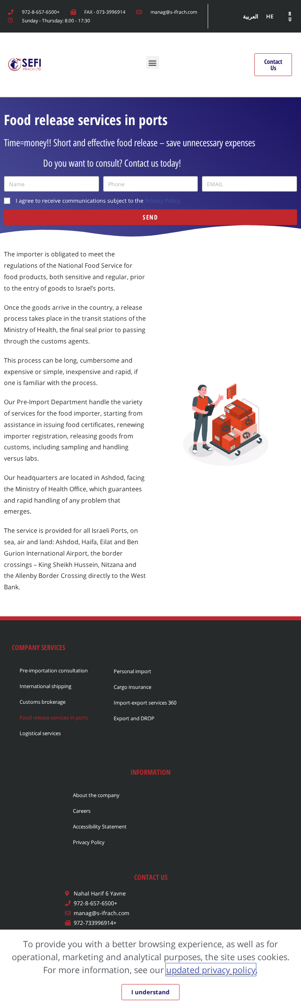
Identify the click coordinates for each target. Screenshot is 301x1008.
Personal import (132, 671)
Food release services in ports (54, 717)
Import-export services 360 (145, 702)
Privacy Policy (162, 200)
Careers (82, 810)
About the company (96, 795)
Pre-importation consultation (54, 670)
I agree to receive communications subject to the (98, 200)
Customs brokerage (42, 701)
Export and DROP (134, 718)
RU (290, 16)
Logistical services (40, 733)
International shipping (45, 686)
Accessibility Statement (100, 826)
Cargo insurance (132, 686)
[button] (152, 62)
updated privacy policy (211, 969)
